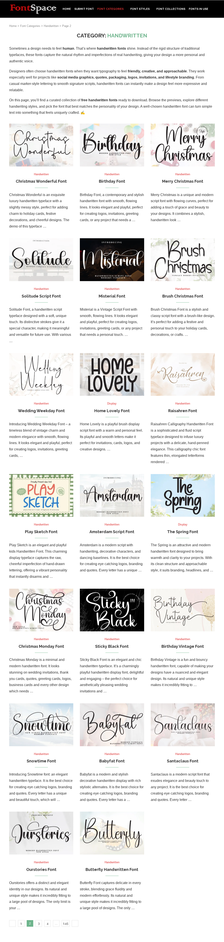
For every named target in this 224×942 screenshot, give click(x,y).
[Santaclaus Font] (183, 724)
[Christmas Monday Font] (41, 610)
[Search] (212, 27)
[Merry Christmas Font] (183, 145)
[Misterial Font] (112, 259)
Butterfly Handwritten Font (112, 869)
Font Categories (110, 9)
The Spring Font (182, 531)
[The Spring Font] (183, 495)
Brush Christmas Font (182, 296)
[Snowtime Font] (41, 724)
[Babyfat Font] (112, 724)
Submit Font (84, 9)
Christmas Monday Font (41, 646)
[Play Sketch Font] (41, 495)
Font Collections (170, 9)
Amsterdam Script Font (111, 531)
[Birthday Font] (112, 145)
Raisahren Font (182, 410)
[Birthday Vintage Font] (183, 610)
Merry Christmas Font (182, 181)
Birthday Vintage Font (182, 646)
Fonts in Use (198, 9)
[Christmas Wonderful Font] (41, 145)
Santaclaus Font (182, 761)
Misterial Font (112, 296)
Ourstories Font (41, 869)
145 (65, 923)
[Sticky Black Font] (112, 610)
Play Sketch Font (41, 531)
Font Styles (140, 9)
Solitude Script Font (41, 296)
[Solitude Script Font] (41, 259)
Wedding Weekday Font (41, 410)
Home (67, 9)
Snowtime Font (41, 761)
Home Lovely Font (112, 410)
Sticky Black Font (112, 646)
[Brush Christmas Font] (183, 259)
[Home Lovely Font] (112, 374)
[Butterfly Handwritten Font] (112, 833)
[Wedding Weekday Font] (41, 374)
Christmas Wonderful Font (41, 181)
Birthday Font (112, 181)
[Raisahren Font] (183, 374)
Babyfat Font (112, 761)
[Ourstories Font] (41, 833)
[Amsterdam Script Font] (112, 495)
